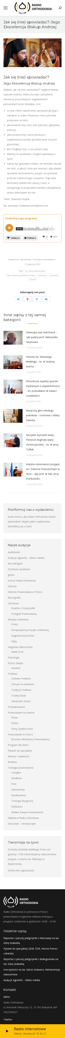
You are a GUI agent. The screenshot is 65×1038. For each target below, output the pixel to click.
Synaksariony (18, 795)
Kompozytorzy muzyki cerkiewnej (30, 630)
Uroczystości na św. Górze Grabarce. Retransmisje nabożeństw (31, 972)
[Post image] (13, 338)
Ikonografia (14, 597)
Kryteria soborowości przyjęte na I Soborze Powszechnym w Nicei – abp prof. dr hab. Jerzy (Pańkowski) (43, 471)
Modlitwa (16, 778)
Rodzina (12, 762)
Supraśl (32, 279)
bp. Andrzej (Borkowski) (35, 271)
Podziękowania (16, 707)
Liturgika (16, 772)
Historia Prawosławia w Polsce (25, 592)
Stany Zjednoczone (22, 728)
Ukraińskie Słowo (21, 701)
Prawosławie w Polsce (20, 734)
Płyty (14, 641)
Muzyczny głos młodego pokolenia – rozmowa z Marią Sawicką (42, 415)
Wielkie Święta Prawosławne (27, 812)
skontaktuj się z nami (20, 526)
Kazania (15, 668)
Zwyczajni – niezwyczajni (22, 823)
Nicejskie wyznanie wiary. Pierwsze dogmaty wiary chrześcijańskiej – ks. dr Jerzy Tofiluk (42, 442)
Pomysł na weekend (22, 684)
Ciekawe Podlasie (21, 678)
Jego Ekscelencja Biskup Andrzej (21, 275)
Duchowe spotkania (19, 569)
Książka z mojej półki (23, 608)
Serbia (14, 723)
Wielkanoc (17, 806)
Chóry (14, 624)
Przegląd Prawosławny (24, 613)
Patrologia (13, 657)
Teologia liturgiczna (22, 801)
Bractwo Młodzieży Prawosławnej (30, 739)
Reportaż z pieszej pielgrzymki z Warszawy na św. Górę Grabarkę (31, 940)
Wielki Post (17, 651)
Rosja (14, 717)
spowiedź (54, 275)
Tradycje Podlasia (21, 689)
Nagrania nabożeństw (20, 647)
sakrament (42, 275)
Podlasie (12, 673)
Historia (12, 586)
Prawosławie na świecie (21, 712)
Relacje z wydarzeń (18, 756)
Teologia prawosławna (43, 259)
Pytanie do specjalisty (20, 750)
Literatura (13, 603)
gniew (11, 574)
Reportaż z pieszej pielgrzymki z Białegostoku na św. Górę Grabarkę (30, 961)
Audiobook (14, 552)
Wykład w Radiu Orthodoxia (23, 818)
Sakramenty (25, 259)
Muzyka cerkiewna (18, 619)
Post (13, 783)
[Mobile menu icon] (5, 8)
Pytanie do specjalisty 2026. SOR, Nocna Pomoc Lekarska (30, 951)
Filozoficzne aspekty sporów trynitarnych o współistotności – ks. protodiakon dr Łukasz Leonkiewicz (43, 388)
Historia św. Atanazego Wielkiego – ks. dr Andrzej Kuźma (40, 361)
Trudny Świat (18, 695)
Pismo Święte (15, 663)
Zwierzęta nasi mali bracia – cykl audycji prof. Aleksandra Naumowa (42, 337)
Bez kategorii (15, 563)
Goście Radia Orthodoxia (22, 580)
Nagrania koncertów (22, 635)
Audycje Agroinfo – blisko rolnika (26, 557)
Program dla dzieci (18, 745)
